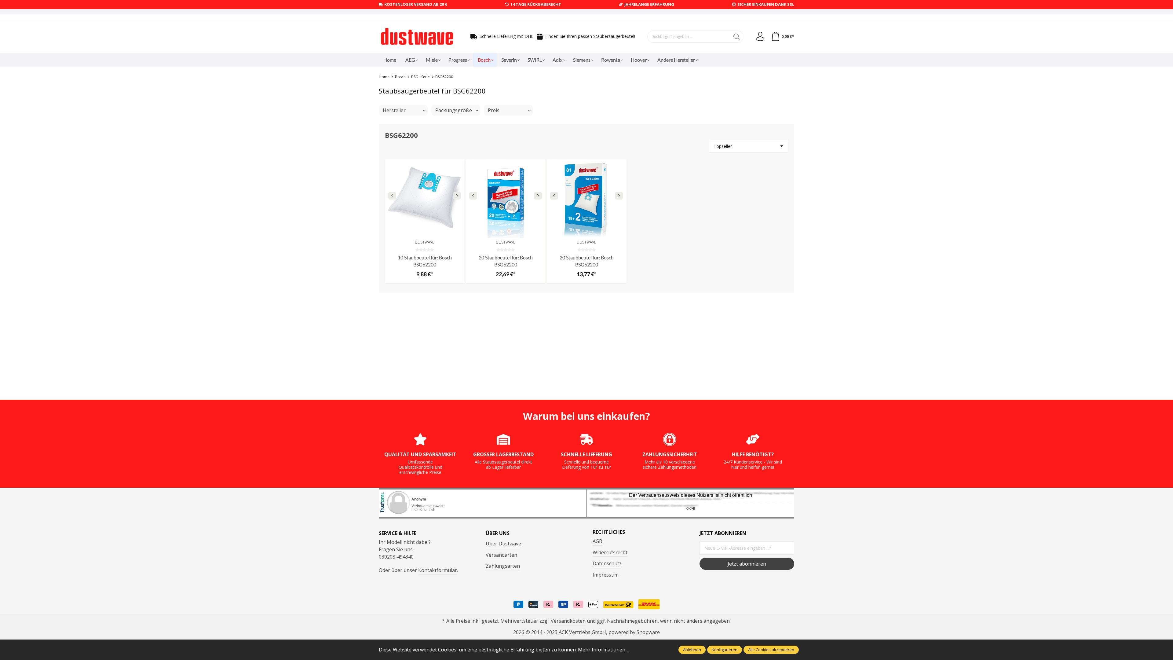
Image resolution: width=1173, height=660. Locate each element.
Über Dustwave (503, 543)
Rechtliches (609, 532)
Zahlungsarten (503, 566)
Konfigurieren (724, 649)
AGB (597, 541)
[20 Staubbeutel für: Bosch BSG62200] (505, 198)
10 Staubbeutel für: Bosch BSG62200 (425, 261)
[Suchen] (737, 37)
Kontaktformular (437, 570)
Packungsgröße (453, 110)
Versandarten (501, 555)
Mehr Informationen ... (603, 649)
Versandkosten (568, 621)
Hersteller (394, 110)
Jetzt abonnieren (747, 563)
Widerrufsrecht (610, 552)
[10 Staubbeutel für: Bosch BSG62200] (424, 198)
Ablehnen (692, 649)
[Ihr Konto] (760, 37)
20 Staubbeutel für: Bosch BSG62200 (506, 261)
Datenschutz (607, 563)
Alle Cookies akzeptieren (771, 649)
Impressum (606, 574)
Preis (493, 110)
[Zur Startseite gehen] (417, 37)
